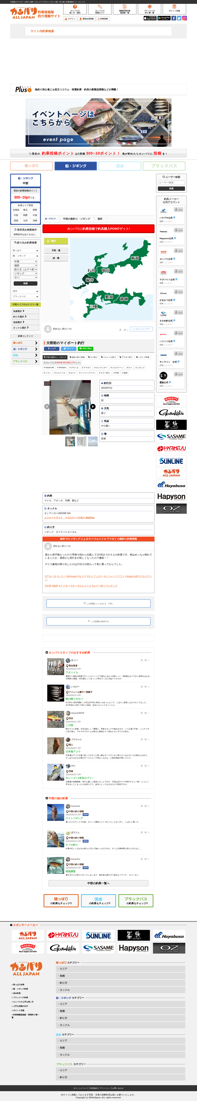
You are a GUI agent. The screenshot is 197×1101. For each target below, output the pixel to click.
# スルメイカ (59, 373)
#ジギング (111, 586)
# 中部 (116, 373)
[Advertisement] (98, 61)
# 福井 (125, 373)
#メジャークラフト (114, 576)
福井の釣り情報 (78, 357)
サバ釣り (94, 357)
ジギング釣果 (143, 357)
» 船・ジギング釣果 (20, 989)
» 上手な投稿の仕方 (20, 1006)
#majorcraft (131, 576)
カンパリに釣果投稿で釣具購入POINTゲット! (98, 228)
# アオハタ (74, 368)
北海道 (16, 210)
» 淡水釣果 (16, 993)
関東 (35, 210)
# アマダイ (86, 368)
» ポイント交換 (18, 1010)
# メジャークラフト (87, 373)
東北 (25, 210)
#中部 (48, 586)
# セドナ (72, 373)
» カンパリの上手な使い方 (23, 1002)
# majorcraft (49, 367)
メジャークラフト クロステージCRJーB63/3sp (69, 517)
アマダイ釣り (127, 357)
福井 (100, 218)
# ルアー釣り (104, 373)
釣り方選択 (19, 316)
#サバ (74, 586)
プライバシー (105, 1088)
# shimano (61, 367)
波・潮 (56, 258)
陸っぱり (17, 250)
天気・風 (56, 250)
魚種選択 (17, 311)
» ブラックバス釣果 (20, 997)
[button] (92, 407)
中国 (35, 215)
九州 (25, 220)
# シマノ (47, 373)
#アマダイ (64, 586)
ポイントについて (81, 1088)
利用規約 (94, 1088)
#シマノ (61, 576)
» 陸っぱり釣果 (18, 985)
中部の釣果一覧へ (98, 883)
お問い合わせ (117, 1088)
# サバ (129, 368)
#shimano (71, 576)
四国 (16, 220)
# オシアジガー (100, 368)
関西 (25, 215)
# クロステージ (117, 368)
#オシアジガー (95, 576)
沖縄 (35, 220)
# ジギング (140, 368)
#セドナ (82, 576)
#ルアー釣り (99, 586)
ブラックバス (19, 296)
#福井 (55, 586)
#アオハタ (50, 576)
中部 (16, 215)
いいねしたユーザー (142, 329)
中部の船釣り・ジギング (76, 218)
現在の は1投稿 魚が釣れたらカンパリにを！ (99, 153)
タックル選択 (20, 328)
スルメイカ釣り (109, 357)
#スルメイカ (84, 586)
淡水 (15, 291)
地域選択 (17, 322)
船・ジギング (19, 255)
